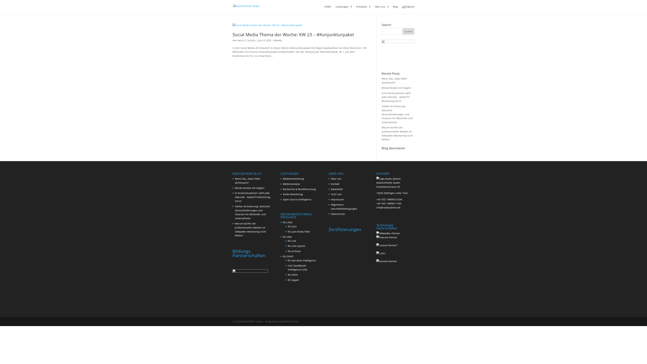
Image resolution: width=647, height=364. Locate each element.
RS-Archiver (294, 251)
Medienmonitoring (293, 178)
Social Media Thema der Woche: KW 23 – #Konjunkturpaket (293, 35)
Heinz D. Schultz (246, 40)
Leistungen (342, 7)
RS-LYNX (287, 222)
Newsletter (337, 189)
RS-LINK (287, 236)
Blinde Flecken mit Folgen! (396, 87)
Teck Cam (336, 194)
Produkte (361, 7)
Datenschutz (338, 214)
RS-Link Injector (296, 246)
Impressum (337, 199)
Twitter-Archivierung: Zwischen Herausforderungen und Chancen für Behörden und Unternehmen (397, 114)
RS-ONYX (293, 274)
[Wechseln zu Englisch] (408, 10)
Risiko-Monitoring (293, 194)
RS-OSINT (288, 256)
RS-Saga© (293, 280)
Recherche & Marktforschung (299, 189)
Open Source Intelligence (297, 199)
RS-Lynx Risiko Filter (299, 231)
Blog (395, 7)
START (327, 7)
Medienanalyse (291, 184)
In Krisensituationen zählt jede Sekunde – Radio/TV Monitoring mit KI (396, 97)
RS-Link (292, 240)
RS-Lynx (292, 226)
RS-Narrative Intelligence (302, 260)
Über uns (380, 7)
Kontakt (335, 184)
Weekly (278, 40)
